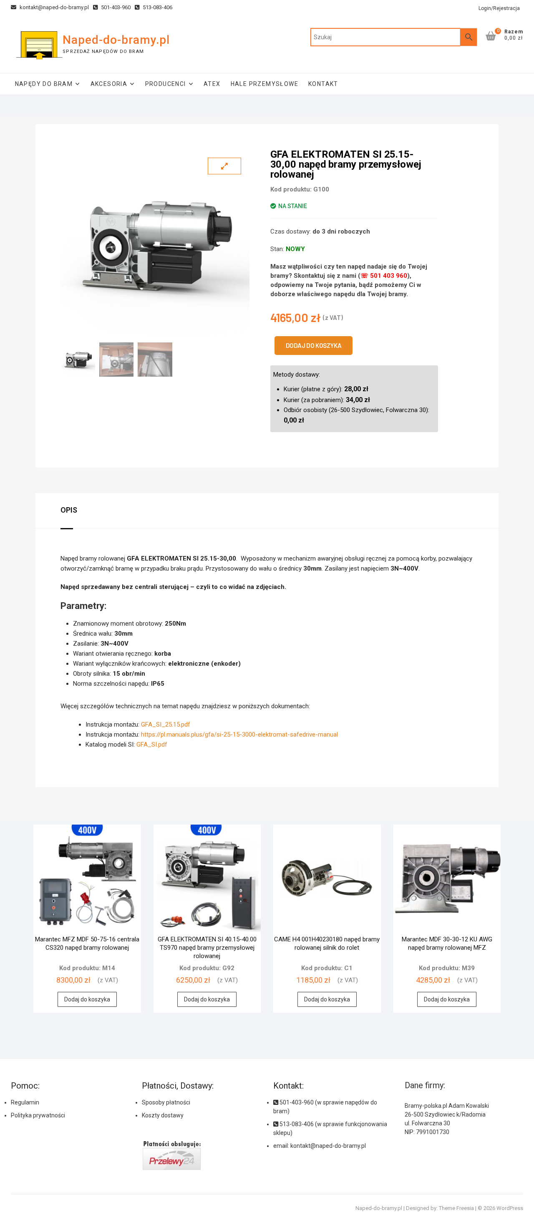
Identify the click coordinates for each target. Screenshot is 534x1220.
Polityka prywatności (38, 1115)
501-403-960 (115, 7)
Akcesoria (109, 83)
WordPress (509, 1208)
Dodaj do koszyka (314, 345)
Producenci (165, 83)
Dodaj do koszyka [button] (87, 999)
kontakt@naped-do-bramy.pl (53, 7)
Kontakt (323, 83)
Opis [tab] (68, 510)
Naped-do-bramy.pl (116, 40)
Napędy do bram (44, 83)
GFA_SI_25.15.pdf (165, 724)
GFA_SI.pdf (151, 744)
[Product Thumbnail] (224, 166)
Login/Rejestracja (499, 8)
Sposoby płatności (166, 1102)
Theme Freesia (456, 1208)
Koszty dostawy (163, 1115)
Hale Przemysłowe (264, 83)
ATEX (212, 83)
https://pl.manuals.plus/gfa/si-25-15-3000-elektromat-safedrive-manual (239, 734)
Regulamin (25, 1102)
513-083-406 (156, 7)
